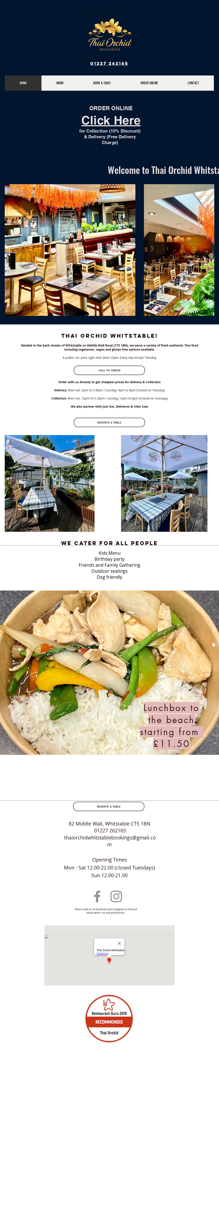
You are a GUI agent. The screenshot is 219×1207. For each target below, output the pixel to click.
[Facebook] (97, 896)
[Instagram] (116, 896)
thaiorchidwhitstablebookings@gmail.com (110, 841)
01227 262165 (109, 63)
